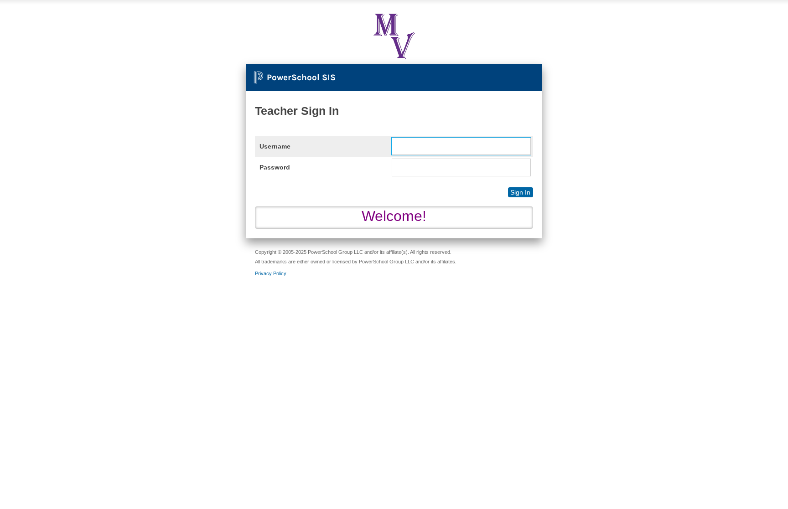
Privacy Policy (270, 273)
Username (274, 146)
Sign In (520, 192)
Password (274, 167)
